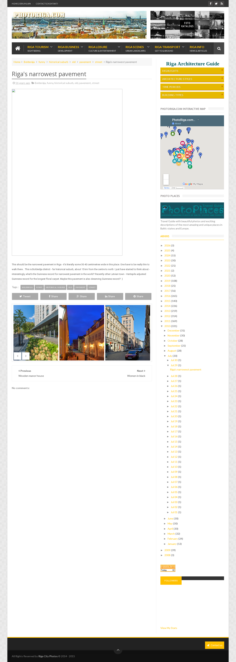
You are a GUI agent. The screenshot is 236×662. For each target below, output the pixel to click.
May (170, 523)
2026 (167, 245)
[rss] (221, 3)
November (174, 335)
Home (17, 61)
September (174, 345)
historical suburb (58, 61)
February (173, 538)
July (170, 355)
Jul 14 (174, 446)
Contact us (216, 645)
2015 (167, 300)
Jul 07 (174, 481)
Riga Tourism (37, 48)
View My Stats (168, 627)
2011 (167, 321)
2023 (167, 260)
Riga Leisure (102, 48)
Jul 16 (174, 436)
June (171, 518)
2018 (167, 285)
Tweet (27, 296)
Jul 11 (174, 461)
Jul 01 (174, 512)
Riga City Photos (48, 656)
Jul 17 (174, 431)
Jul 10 (174, 466)
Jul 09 (174, 471)
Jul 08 (174, 476)
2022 (167, 265)
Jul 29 (174, 365)
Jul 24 (174, 396)
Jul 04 (174, 497)
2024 (167, 255)
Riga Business (68, 48)
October (173, 340)
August (172, 350)
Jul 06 (174, 486)
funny (42, 61)
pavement (85, 61)
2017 (167, 290)
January (172, 543)
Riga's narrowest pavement (185, 369)
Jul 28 (174, 375)
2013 (167, 310)
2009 (167, 550)
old (74, 61)
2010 (167, 326)
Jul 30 (174, 360)
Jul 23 (174, 401)
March (171, 533)
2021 (167, 270)
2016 (167, 295)
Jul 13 (174, 451)
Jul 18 (174, 426)
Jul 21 (174, 411)
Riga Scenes (135, 48)
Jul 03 (174, 502)
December (174, 330)
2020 (167, 275)
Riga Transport (167, 48)
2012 (167, 316)
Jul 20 (174, 416)
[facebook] (210, 3)
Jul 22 (174, 406)
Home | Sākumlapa (21, 3)
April (170, 528)
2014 (167, 305)
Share (54, 296)
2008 (167, 555)
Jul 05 (174, 492)
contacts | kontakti (47, 3)
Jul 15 (174, 441)
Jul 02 (174, 507)
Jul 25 (174, 391)
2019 (167, 280)
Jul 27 (174, 380)
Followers (171, 580)
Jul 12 (174, 456)
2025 (167, 250)
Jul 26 (174, 385)
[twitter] (216, 3)
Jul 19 (174, 421)
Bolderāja (29, 61)
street (98, 61)
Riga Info (198, 48)
